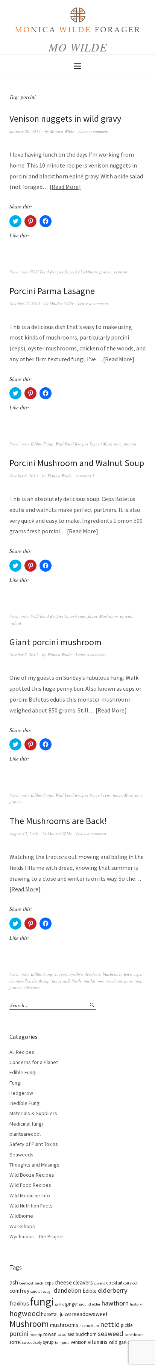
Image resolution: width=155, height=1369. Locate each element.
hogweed (24, 1313)
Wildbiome (21, 1215)
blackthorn (87, 272)
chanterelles (19, 981)
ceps (82, 616)
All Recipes (21, 1052)
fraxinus (19, 1303)
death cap (41, 981)
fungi (92, 616)
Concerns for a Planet (33, 1062)
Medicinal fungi (26, 1123)
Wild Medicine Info (29, 1195)
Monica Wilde (62, 131)
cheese (63, 1282)
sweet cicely (32, 1342)
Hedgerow (21, 1093)
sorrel (15, 1342)
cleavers (83, 1282)
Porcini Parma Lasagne (52, 291)
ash (13, 1282)
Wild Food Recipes (47, 272)
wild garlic (119, 1342)
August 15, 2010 (23, 833)
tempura (62, 1342)
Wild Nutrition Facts (31, 1205)
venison (120, 272)
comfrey (19, 1290)
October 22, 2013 (24, 303)
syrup (48, 1342)
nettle (110, 1324)
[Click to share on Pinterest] (30, 221)
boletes (125, 974)
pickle (126, 1325)
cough (48, 1291)
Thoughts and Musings (34, 1164)
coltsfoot (130, 1283)
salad (62, 1334)
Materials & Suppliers (33, 1113)
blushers (110, 974)
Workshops (22, 1226)
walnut (15, 623)
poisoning (132, 981)
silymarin (32, 987)
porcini (105, 272)
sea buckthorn (82, 1334)
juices (65, 1314)
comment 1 (85, 475)
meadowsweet (90, 1314)
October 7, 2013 (23, 654)
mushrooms (93, 981)
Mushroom (112, 444)
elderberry (113, 1290)
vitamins (98, 1341)
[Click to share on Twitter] (15, 221)
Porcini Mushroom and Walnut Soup (76, 463)
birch (39, 1283)
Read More (65, 186)
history (136, 1304)
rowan (49, 1334)
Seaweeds (21, 1154)
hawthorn (115, 1303)
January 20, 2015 (25, 131)
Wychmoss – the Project (36, 1236)
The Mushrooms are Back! (58, 821)
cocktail (114, 1283)
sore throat (134, 1334)
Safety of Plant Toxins (33, 1144)
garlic (59, 1304)
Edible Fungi (42, 444)
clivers (99, 1283)
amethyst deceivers (84, 974)
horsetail (50, 1314)
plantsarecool (25, 1134)
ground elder (89, 1304)
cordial (36, 1291)
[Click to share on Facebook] (46, 221)
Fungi (15, 1082)
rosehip (35, 1334)
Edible (89, 1290)
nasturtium (89, 1325)
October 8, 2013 (23, 475)
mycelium (114, 981)
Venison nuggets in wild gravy (65, 118)
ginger (71, 1304)
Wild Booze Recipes (31, 1174)
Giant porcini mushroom (55, 642)
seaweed (110, 1333)
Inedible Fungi (25, 1103)
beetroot (26, 1283)
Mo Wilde (78, 46)
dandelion (67, 1290)
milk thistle (72, 981)
